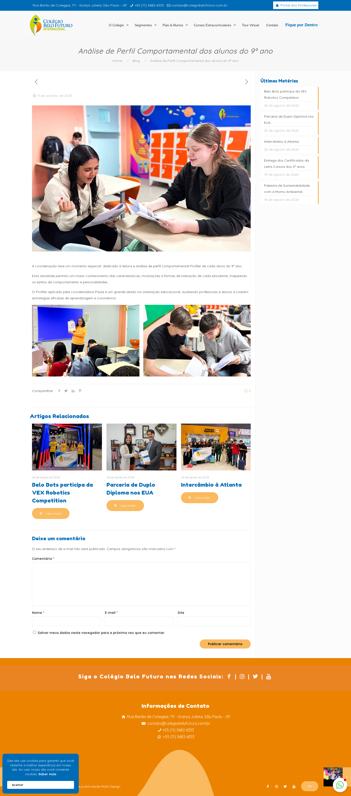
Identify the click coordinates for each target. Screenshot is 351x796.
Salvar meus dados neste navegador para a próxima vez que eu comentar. (101, 633)
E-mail (111, 613)
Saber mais (47, 774)
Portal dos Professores (298, 5)
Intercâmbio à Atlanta (211, 484)
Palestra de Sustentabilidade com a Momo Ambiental (287, 188)
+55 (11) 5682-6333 (149, 5)
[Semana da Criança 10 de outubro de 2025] (337, 776)
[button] (340, 785)
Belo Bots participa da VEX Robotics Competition (62, 492)
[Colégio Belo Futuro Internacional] (51, 25)
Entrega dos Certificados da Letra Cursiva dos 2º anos (286, 163)
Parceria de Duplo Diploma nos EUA (289, 119)
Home (117, 61)
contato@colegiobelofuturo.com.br (199, 5)
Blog (136, 61)
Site (181, 613)
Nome (38, 613)
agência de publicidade (81, 786)
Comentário (43, 558)
